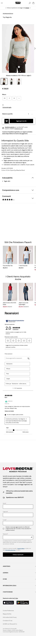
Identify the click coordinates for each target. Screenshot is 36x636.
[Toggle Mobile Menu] (2, 3)
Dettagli (27, 8)
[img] (31, 537)
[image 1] (15, 71)
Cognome (5, 511)
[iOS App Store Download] (8, 602)
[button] (6, 107)
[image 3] (20, 71)
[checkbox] (4, 528)
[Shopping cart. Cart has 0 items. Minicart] (33, 3)
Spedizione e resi (18, 128)
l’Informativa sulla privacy (10, 550)
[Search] (30, 3)
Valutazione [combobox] (9, 363)
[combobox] (19, 383)
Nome (4, 503)
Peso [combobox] (7, 373)
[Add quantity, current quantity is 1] (32, 114)
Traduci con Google (9, 411)
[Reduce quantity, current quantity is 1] (25, 114)
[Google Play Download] (23, 602)
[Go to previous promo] (5, 8)
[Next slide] (30, 251)
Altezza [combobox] (8, 368)
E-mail (4, 519)
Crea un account (18, 554)
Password (5, 534)
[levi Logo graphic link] (18, 3)
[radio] (5, 98)
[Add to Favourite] (6, 121)
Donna (11, 13)
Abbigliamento (6, 13)
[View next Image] (35, 48)
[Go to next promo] (30, 8)
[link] (7, 614)
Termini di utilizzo (20, 548)
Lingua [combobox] (8, 378)
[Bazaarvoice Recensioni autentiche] (15, 321)
